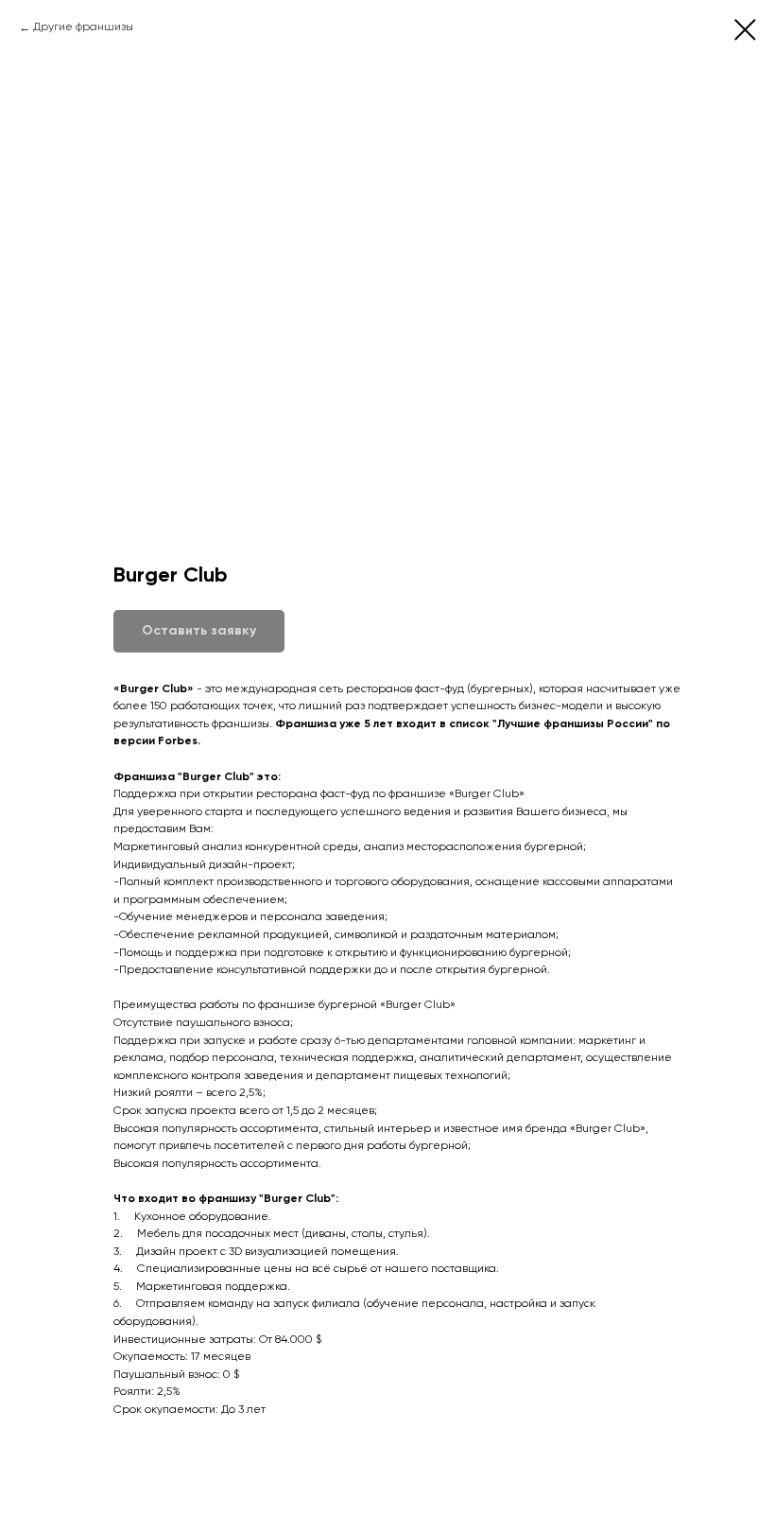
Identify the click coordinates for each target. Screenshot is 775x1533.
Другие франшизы (83, 27)
